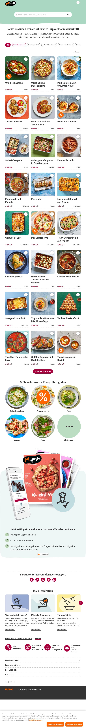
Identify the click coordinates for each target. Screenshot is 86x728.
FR (11, 682)
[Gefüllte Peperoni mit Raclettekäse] (43, 349)
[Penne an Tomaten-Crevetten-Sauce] (69, 74)
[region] (43, 719)
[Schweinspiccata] (17, 270)
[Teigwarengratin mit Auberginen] (69, 229)
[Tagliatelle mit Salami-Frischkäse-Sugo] (43, 310)
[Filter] (8, 45)
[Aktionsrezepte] (43, 398)
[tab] (43, 660)
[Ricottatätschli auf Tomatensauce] (43, 113)
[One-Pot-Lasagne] (17, 74)
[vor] (81, 603)
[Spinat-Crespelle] (17, 152)
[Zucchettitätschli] (17, 113)
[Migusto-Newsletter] (43, 612)
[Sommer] (17, 428)
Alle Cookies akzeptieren (55, 724)
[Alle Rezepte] (69, 428)
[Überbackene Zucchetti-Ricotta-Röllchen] (43, 270)
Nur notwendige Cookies (74, 724)
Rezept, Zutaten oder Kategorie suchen (43, 14)
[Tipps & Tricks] (69, 612)
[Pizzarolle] (43, 191)
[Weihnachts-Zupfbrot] (69, 310)
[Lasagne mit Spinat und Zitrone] (69, 191)
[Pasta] (69, 398)
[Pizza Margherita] (43, 229)
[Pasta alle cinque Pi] (69, 113)
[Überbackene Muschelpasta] (43, 74)
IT (14, 682)
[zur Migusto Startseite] (10, 2)
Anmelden (45, 554)
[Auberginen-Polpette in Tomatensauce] (43, 152)
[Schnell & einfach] (17, 398)
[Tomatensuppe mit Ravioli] (69, 349)
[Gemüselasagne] (17, 229)
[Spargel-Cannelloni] (17, 310)
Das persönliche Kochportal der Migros (18, 638)
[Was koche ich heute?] (17, 612)
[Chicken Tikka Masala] (69, 270)
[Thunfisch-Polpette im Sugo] (17, 349)
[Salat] (43, 428)
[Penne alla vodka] (69, 152)
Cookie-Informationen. (35, 720)
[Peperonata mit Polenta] (17, 191)
